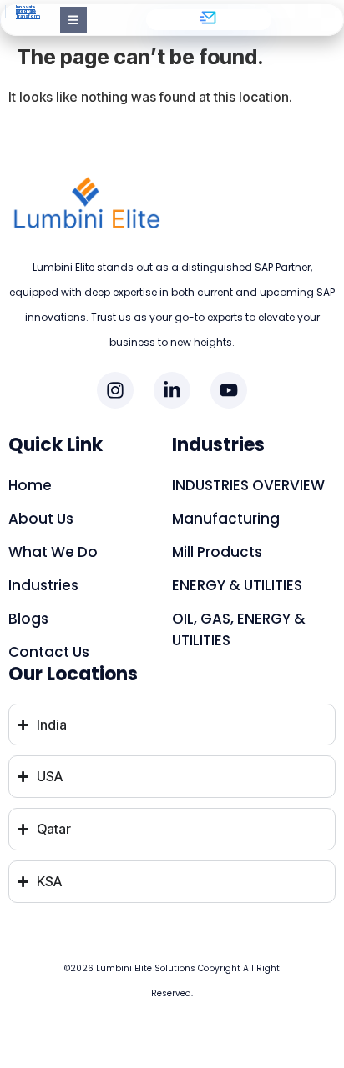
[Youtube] (228, 390)
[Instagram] (115, 390)
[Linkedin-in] (172, 390)
